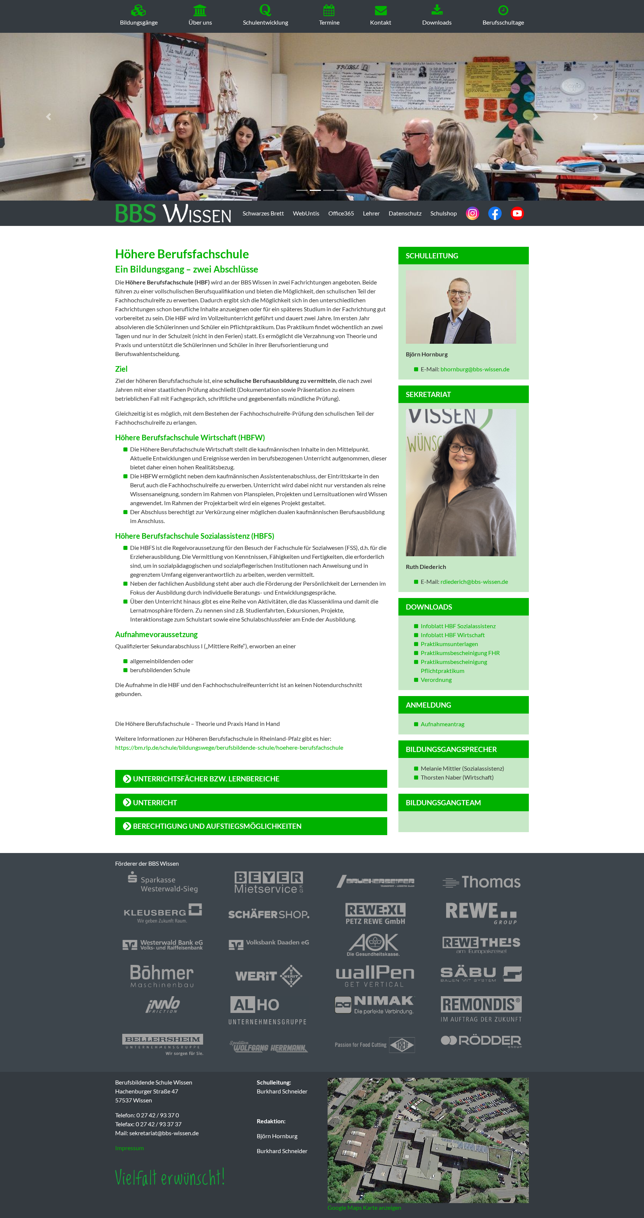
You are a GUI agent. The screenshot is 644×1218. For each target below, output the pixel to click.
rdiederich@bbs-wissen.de (474, 581)
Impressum (129, 1147)
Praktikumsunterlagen (449, 643)
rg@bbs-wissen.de (486, 368)
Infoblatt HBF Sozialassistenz (458, 625)
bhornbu (452, 368)
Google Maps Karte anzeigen (364, 1207)
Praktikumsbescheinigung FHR (460, 652)
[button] (48, 117)
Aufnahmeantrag (442, 723)
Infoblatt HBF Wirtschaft (453, 634)
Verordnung (436, 679)
